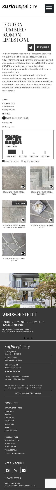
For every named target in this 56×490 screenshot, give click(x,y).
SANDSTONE (9, 418)
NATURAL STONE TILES (13, 408)
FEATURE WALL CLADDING (14, 453)
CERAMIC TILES (10, 447)
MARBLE (8, 414)
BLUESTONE (9, 424)
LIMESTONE (9, 411)
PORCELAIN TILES (11, 437)
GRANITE (8, 427)
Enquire (43, 47)
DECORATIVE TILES (12, 440)
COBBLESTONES (11, 431)
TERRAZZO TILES (11, 450)
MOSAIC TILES (10, 444)
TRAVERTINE (9, 421)
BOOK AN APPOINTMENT (28, 393)
